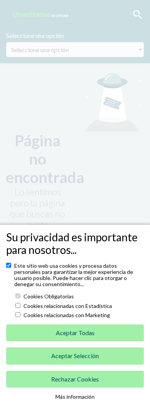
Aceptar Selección (75, 355)
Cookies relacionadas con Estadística (67, 306)
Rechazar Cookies (75, 379)
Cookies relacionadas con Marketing (66, 315)
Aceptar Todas (75, 332)
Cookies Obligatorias (48, 296)
